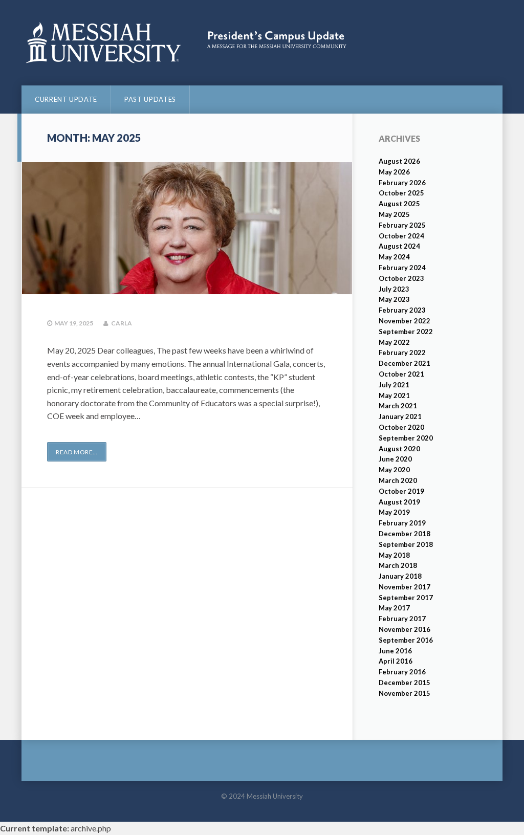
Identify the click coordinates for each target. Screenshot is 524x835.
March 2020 (398, 480)
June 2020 (395, 459)
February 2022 (402, 352)
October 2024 (401, 236)
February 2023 (402, 310)
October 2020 (401, 427)
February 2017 (402, 618)
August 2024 (399, 246)
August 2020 (399, 449)
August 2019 (399, 502)
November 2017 (404, 587)
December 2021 (404, 363)
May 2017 (394, 608)
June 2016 (395, 651)
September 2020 (406, 438)
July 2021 (394, 385)
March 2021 (398, 406)
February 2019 (402, 523)
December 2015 (404, 682)
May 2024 (394, 257)
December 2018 (404, 534)
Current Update (66, 99)
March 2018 (398, 565)
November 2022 (404, 321)
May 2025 (394, 214)
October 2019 (401, 491)
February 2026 (402, 183)
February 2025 (402, 225)
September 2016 (406, 640)
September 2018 (406, 544)
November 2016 (404, 629)
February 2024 (402, 267)
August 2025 (399, 204)
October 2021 (401, 374)
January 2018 (400, 576)
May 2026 (394, 172)
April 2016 (395, 661)
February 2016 (402, 672)
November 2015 (404, 693)
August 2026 (399, 161)
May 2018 (394, 555)
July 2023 (394, 289)
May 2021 (394, 395)
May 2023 (394, 299)
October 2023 (401, 278)
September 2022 (406, 331)
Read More (77, 452)
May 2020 (394, 470)
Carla (121, 323)
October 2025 (401, 193)
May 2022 (394, 342)
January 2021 (400, 416)
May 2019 (394, 512)
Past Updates (150, 99)
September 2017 (406, 598)
